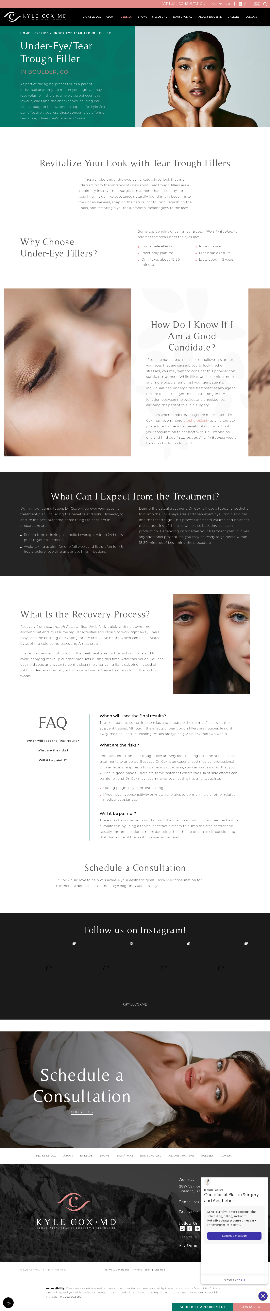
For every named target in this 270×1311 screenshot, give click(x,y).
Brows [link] (142, 16)
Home (25, 33)
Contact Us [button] (251, 1307)
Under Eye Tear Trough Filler (82, 33)
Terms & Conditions (117, 1270)
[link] (221, 4)
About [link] (110, 16)
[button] (8, 1302)
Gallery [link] (234, 16)
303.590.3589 (72, 1297)
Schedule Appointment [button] (203, 1307)
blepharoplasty (196, 420)
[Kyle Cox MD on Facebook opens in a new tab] (189, 1228)
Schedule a (82, 1085)
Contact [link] (252, 16)
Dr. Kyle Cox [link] (92, 16)
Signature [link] (159, 16)
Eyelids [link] (126, 16)
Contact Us (82, 1112)
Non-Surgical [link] (182, 16)
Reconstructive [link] (210, 16)
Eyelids (41, 33)
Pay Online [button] (189, 1246)
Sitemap (160, 1270)
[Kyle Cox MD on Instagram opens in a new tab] (182, 1228)
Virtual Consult (183, 4)
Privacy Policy (142, 1270)
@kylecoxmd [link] (135, 1004)
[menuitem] (92, 17)
